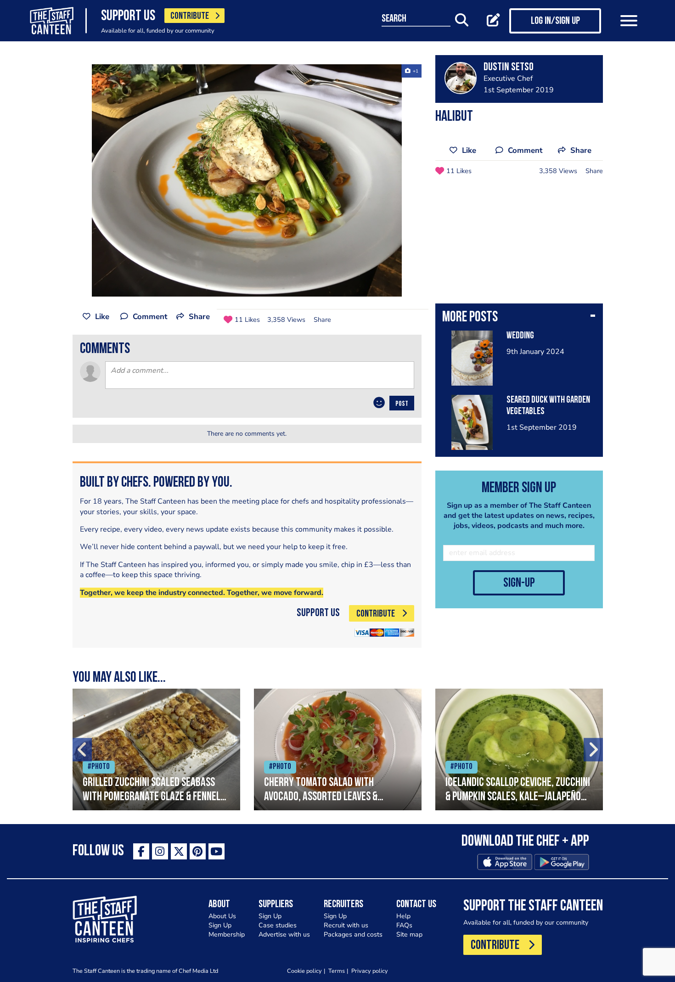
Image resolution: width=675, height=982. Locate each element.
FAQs (404, 925)
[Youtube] (216, 851)
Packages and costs (353, 934)
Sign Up (219, 925)
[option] (247, 180)
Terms (336, 971)
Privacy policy (369, 971)
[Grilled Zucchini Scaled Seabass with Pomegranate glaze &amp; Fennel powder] (156, 749)
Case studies (278, 925)
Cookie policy (304, 971)
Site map (409, 934)
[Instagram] (160, 851)
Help (403, 916)
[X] (179, 851)
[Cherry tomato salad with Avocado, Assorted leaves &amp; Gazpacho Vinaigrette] (338, 749)
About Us (222, 916)
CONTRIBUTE (189, 16)
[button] (519, 318)
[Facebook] (141, 851)
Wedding (520, 336)
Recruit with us (346, 925)
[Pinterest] (198, 851)
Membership (226, 934)
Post (401, 404)
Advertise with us (284, 934)
